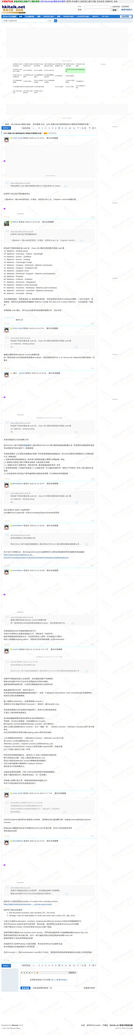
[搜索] (55, 20)
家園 (58, 16)
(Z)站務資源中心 (80, 81)
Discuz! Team (15, 1028)
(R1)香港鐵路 (16, 86)
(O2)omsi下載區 (70, 86)
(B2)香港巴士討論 (38, 64)
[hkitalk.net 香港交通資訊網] (13, 9)
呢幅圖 (26, 445)
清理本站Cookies (93, 1025)
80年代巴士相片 (49, 16)
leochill (22, 373)
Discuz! (15, 1025)
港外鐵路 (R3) (38, 124)
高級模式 (72, 973)
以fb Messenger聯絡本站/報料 (52, 1)
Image (27, 973)
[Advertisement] (67, 42)
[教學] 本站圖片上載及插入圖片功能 (81, 1)
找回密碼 (125, 7)
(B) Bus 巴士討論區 (9, 16)
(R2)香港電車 (26, 86)
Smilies (37, 973)
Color (24, 973)
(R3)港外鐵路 (37, 86)
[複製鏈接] (52, 133)
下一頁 (91, 128)
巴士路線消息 (29, 16)
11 (74, 128)
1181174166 (18, 138)
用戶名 (79, 6)
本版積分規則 (89, 988)
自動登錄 (116, 7)
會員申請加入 (127, 10)
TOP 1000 (105, 16)
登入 (53, 980)
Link (29, 973)
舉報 (92, 217)
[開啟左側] (1, 133)
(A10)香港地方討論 (28, 75)
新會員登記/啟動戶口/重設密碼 (26, 1)
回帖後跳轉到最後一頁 (42, 988)
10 (70, 128)
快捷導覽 (125, 16)
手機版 (105, 1025)
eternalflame (18, 484)
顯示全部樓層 (52, 138)
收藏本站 (109, 1)
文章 (49, 21)
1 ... (34, 128)
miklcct (15, 222)
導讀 (38, 16)
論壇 (20, 16)
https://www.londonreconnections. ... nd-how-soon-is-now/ (28, 904)
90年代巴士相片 (68, 16)
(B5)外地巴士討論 (80, 64)
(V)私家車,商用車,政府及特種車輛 (74, 69)
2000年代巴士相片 (83, 16)
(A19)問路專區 (58, 75)
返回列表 (26, 128)
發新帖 (5, 128)
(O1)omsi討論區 (59, 86)
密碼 (80, 10)
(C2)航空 (25, 81)
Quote (32, 973)
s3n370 (16, 649)
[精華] (38, 65)
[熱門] (35, 65)
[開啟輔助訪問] (132, 1)
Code (35, 973)
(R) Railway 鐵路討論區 (21, 124)
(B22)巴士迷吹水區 (49, 70)
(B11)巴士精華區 (38, 70)
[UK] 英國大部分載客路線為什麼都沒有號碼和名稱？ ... (69, 124)
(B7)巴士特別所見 (27, 70)
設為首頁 (100, 1)
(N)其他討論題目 (70, 75)
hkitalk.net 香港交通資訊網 (2, 124)
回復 (8, 217)
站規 (115, 1)
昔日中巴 (95, 16)
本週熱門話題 (7, 1)
